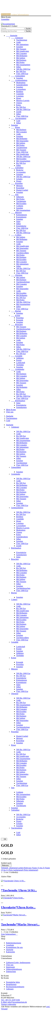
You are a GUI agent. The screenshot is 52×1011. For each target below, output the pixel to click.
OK (4, 839)
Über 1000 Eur (22, 74)
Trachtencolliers (22, 253)
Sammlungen (21, 407)
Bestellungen (11, 984)
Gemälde (16, 356)
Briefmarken (18, 401)
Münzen (16, 212)
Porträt (18, 360)
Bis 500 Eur (21, 71)
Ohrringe (16, 275)
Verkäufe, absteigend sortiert (12, 868)
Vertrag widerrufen (8, 1004)
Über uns (9, 412)
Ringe (15, 127)
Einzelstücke (21, 226)
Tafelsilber (17, 168)
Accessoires (21, 172)
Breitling (19, 91)
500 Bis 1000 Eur (23, 69)
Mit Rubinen (21, 60)
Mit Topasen (21, 49)
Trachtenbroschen (23, 329)
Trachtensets (21, 201)
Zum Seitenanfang (9, 934)
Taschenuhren (18, 118)
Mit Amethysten (22, 51)
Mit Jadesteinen (22, 44)
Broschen (17, 324)
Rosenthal (20, 188)
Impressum (10, 967)
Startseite (11, 35)
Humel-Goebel (22, 190)
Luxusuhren (21, 89)
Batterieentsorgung (13, 943)
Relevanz (6, 865)
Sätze (18, 221)
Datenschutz (11, 971)
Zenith (18, 112)
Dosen (18, 181)
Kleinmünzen (21, 215)
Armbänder (17, 369)
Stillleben (20, 358)
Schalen (19, 179)
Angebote (10, 945)
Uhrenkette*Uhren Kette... (18, 907)
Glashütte (20, 94)
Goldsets (19, 206)
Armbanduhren (19, 80)
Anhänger (17, 38)
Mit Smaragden (22, 141)
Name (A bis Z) (38, 868)
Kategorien (10, 952)
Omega (19, 103)
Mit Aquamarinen (23, 65)
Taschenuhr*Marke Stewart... (20, 924)
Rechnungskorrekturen (15, 987)
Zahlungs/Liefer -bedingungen (18, 962)
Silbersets (20, 197)
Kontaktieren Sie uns (14, 947)
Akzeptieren (6, 14)
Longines (20, 96)
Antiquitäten (18, 76)
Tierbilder (20, 365)
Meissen (19, 186)
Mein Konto (11, 410)
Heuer (18, 98)
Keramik (19, 320)
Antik (18, 42)
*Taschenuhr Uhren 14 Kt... (19, 890)
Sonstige (19, 47)
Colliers (16, 235)
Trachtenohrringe (23, 282)
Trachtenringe (21, 40)
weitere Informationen (20, 14)
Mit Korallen (21, 159)
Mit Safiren (20, 58)
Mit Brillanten (21, 56)
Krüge (15, 315)
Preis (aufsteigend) (16, 870)
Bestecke (19, 170)
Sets (14, 195)
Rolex (18, 105)
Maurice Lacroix (22, 100)
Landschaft (20, 363)
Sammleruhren (22, 85)
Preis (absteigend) (31, 870)
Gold (18, 121)
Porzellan (17, 183)
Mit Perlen (20, 62)
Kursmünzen (21, 217)
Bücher (16, 311)
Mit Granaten (21, 53)
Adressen (10, 989)
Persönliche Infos (13, 982)
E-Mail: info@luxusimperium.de (14, 1002)
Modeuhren (20, 83)
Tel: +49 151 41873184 (10, 1000)
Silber (18, 67)
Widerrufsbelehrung (14, 969)
